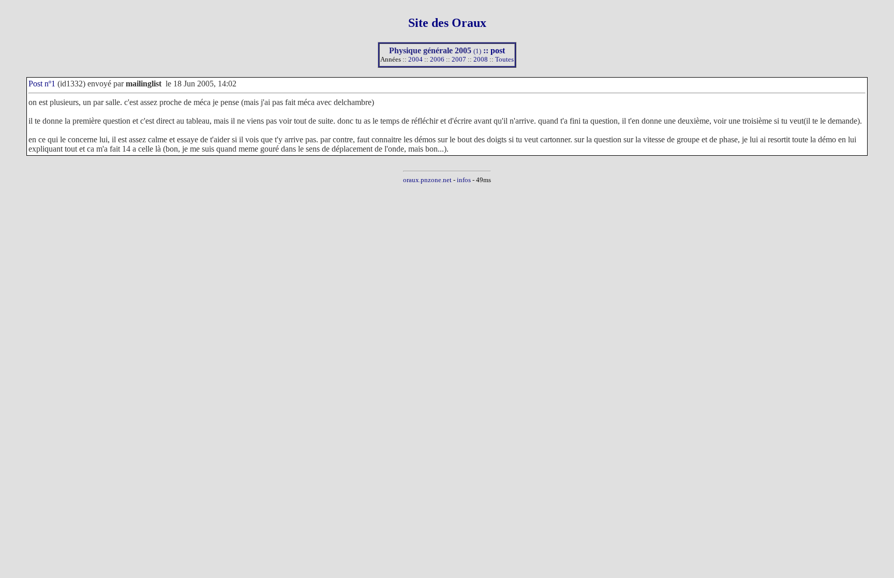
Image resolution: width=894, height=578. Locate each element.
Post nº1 (41, 83)
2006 (437, 59)
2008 (480, 59)
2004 (415, 59)
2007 (459, 59)
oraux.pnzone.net (427, 180)
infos (464, 180)
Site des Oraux (447, 22)
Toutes (504, 59)
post (497, 50)
